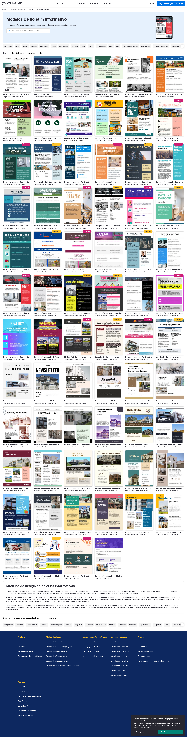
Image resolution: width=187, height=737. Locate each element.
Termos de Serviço (25, 715)
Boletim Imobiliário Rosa (74, 269)
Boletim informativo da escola (107, 138)
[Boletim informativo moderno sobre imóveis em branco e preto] (109, 381)
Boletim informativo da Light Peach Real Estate (170, 138)
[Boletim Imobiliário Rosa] (78, 250)
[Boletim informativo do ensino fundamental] (170, 74)
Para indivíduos (144, 647)
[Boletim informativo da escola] (109, 118)
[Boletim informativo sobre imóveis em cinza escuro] (139, 162)
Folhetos (68, 625)
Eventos (34, 46)
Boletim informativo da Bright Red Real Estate (17, 313)
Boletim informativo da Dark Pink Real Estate (109, 313)
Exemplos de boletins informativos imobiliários (109, 357)
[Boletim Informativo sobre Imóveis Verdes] (48, 206)
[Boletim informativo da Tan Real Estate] (78, 206)
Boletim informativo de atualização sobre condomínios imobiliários (139, 269)
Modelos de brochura (120, 651)
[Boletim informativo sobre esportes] (17, 118)
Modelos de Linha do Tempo (122, 647)
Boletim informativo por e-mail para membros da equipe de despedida (78, 576)
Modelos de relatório (119, 666)
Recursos (22, 642)
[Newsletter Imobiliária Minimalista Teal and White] (139, 118)
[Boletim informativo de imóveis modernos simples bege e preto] (78, 468)
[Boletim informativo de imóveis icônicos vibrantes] (139, 206)
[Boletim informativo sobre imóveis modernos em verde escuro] (17, 162)
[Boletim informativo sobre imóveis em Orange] (109, 162)
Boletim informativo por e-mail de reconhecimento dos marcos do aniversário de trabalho (48, 576)
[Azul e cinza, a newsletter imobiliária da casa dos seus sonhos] (48, 512)
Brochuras (19, 625)
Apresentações (56, 625)
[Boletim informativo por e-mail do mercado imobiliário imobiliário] (78, 162)
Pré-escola (44, 46)
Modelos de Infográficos (121, 642)
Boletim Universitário (42, 94)
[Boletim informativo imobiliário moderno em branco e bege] (48, 425)
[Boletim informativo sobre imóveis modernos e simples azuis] (17, 512)
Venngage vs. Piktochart (93, 656)
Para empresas (144, 656)
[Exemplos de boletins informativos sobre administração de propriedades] (109, 206)
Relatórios (89, 625)
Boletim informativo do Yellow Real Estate (78, 313)
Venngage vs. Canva (91, 647)
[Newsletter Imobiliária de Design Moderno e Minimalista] (170, 425)
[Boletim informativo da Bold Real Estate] (48, 250)
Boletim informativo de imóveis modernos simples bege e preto (78, 488)
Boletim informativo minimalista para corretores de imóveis (170, 269)
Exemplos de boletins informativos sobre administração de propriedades (109, 226)
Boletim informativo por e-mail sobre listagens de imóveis (139, 357)
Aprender (94, 3)
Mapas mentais (32, 625)
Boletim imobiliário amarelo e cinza (170, 532)
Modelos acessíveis (119, 675)
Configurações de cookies (146, 732)
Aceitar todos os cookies (170, 732)
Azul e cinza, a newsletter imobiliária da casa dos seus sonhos (48, 532)
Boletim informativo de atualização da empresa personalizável (17, 94)
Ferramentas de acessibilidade (30, 656)
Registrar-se (145, 46)
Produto (60, 3)
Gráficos (112, 625)
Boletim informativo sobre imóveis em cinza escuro (139, 182)
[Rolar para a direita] (182, 46)
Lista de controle (179, 625)
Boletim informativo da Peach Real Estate (48, 313)
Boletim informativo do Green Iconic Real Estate (17, 269)
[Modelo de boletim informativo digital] (78, 337)
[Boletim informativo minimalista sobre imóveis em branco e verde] (78, 425)
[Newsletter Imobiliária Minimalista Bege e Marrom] (109, 468)
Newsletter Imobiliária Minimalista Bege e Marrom (109, 488)
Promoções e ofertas (130, 46)
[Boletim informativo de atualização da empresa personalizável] (17, 74)
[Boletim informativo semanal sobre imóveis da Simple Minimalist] (17, 425)
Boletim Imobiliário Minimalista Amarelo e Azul (139, 532)
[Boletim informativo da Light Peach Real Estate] (170, 118)
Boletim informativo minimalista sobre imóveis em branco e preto (17, 401)
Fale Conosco (23, 701)
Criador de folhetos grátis (56, 651)
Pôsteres (44, 625)
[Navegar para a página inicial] (12, 3)
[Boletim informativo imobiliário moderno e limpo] (170, 381)
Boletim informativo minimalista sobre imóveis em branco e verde (78, 444)
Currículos (122, 625)
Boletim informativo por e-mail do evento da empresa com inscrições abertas (109, 576)
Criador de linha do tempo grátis (59, 647)
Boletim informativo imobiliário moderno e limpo (170, 401)
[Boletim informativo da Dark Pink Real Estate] (109, 293)
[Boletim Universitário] (48, 74)
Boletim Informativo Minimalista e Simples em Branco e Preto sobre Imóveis (109, 444)
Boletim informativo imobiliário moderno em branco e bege (48, 444)
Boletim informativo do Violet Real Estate (170, 313)
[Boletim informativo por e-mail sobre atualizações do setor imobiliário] (17, 206)
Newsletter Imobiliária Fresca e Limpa (48, 488)
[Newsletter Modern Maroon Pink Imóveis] (17, 468)
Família (91, 46)
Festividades (101, 46)
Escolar (25, 46)
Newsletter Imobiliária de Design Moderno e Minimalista (170, 444)
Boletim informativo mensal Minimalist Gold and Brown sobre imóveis (139, 401)
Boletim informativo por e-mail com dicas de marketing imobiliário (78, 94)
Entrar (151, 3)
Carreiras (21, 692)
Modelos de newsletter (120, 661)
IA (70, 3)
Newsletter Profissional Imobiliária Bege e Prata (170, 488)
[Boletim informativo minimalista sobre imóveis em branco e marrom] (78, 381)
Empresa (75, 46)
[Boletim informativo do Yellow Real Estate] (78, 293)
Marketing (175, 46)
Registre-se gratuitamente (171, 3)
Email (17, 46)
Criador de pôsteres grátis (56, 656)
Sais (117, 46)
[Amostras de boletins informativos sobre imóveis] (48, 162)
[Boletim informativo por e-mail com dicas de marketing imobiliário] (78, 74)
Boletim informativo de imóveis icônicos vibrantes (139, 226)
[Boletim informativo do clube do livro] (48, 118)
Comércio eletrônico (160, 46)
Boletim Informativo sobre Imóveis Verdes (48, 226)
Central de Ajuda (24, 706)
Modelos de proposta (119, 670)
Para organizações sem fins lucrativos (153, 661)
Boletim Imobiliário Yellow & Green (78, 532)
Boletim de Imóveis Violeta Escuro (109, 532)
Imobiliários (8, 46)
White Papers (101, 625)
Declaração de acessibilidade (29, 696)
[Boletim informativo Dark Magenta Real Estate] (48, 337)
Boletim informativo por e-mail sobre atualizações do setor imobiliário (17, 226)
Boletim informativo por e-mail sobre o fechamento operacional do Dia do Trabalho (17, 576)
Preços (107, 3)
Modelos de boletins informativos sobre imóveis (170, 357)
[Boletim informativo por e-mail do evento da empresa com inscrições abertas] (109, 556)
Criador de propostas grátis (57, 661)
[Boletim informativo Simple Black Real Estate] (139, 293)
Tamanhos (31, 53)
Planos (167, 625)
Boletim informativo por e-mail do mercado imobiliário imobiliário (78, 182)
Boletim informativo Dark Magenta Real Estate (48, 357)
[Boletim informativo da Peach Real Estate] (48, 293)
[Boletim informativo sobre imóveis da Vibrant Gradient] (17, 337)
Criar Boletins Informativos (17, 9)
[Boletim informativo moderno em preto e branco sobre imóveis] (48, 381)
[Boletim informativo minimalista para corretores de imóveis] (170, 250)
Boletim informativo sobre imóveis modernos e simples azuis (17, 532)
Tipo (41, 53)
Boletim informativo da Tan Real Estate (78, 226)
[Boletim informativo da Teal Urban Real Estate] (170, 162)
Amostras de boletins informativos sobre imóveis (48, 182)
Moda (54, 46)
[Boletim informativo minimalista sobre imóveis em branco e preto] (17, 381)
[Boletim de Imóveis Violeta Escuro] (109, 512)
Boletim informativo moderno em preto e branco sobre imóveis (48, 401)
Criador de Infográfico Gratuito (58, 642)
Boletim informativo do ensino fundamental (170, 94)
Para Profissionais (145, 651)
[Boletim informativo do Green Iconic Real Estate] (17, 250)
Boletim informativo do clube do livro (48, 138)
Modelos (81, 3)
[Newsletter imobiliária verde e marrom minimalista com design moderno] (139, 425)
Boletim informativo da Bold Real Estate (48, 269)
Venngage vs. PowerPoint (93, 642)
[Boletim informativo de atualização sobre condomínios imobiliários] (139, 250)
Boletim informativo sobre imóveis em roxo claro (109, 269)
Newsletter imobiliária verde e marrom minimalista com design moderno (139, 444)
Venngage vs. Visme (91, 651)
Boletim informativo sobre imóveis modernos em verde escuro (17, 182)
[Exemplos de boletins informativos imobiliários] (109, 337)
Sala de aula (63, 46)
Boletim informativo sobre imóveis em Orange (109, 182)
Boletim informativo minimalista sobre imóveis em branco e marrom (78, 401)
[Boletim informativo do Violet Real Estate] (170, 293)
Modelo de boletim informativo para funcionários (109, 94)
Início (4, 9)
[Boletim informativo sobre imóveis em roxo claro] (109, 250)
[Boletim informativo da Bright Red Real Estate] (17, 293)
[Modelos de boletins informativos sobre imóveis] (170, 337)
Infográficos (8, 625)
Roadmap (132, 625)
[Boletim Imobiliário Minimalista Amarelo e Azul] (139, 512)
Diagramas (78, 625)
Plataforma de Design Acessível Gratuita (62, 666)
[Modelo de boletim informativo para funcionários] (109, 74)
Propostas (157, 625)
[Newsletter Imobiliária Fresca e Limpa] (48, 468)
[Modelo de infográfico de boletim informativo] (78, 118)
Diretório (21, 647)
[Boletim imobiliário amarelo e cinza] (170, 512)
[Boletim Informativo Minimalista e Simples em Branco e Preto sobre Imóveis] (109, 425)
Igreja (83, 46)
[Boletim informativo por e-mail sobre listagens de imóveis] (139, 337)
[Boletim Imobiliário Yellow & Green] (78, 512)
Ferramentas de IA (25, 651)
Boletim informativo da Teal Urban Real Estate (170, 182)
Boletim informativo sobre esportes (17, 138)
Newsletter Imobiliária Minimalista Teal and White (139, 138)
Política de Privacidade (27, 711)
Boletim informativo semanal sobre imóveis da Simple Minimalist (17, 444)
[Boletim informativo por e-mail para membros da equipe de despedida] (78, 556)
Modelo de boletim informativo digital (78, 357)
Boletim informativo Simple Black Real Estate (139, 313)
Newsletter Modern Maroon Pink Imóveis (17, 488)
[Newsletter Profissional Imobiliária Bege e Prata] (170, 468)
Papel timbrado (145, 625)
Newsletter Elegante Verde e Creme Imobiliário (139, 488)
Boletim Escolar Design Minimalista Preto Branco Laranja (139, 94)
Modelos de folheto (119, 656)
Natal (111, 46)
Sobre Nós (22, 687)
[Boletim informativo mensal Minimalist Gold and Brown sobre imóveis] (139, 381)
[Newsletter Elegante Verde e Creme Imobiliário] (139, 468)
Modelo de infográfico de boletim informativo (78, 138)
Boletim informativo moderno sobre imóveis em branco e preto (109, 401)
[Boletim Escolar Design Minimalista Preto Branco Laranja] (139, 74)
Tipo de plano (17, 53)
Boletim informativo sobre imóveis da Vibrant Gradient (17, 357)
